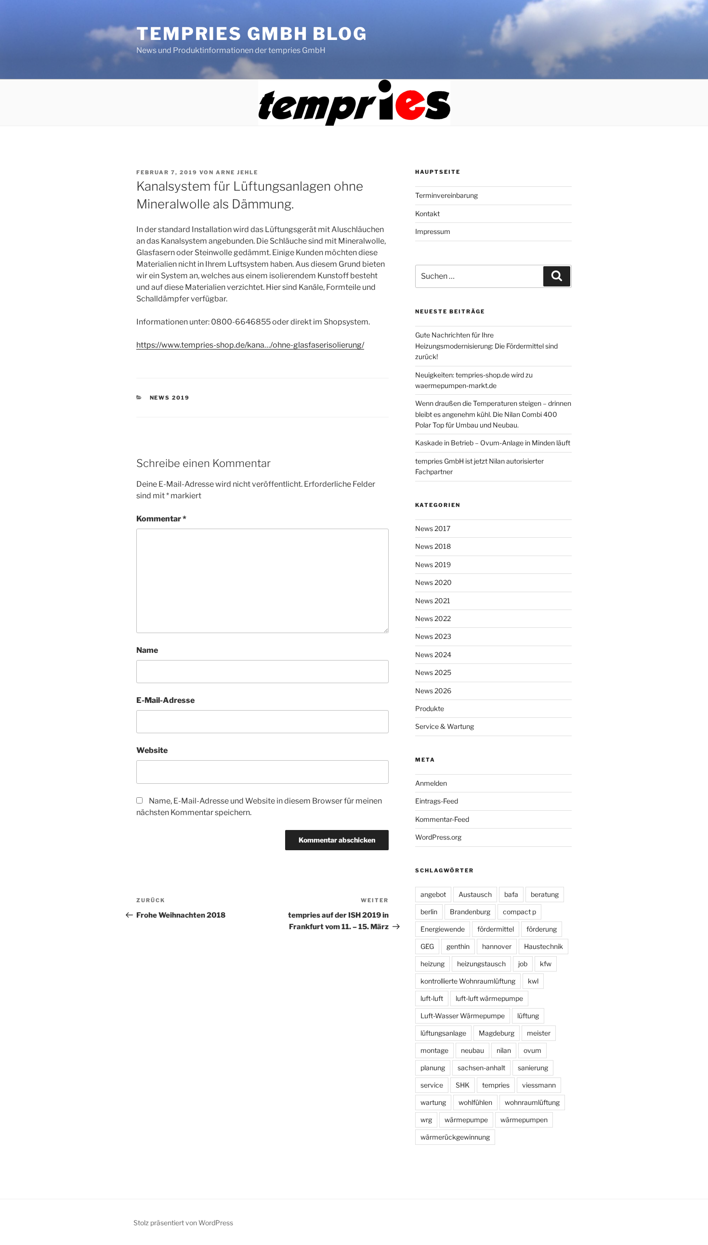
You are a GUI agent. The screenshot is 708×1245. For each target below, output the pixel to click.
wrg (426, 1119)
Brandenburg (470, 912)
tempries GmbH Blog (251, 33)
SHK (463, 1085)
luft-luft (431, 998)
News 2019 (170, 397)
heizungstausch (481, 964)
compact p (519, 912)
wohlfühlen (475, 1102)
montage (434, 1050)
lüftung (528, 1016)
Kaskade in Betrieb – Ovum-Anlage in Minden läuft (492, 443)
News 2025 (433, 672)
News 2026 (433, 691)
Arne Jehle (237, 172)
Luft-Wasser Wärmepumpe (462, 1016)
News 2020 (433, 582)
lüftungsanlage (443, 1033)
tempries (496, 1085)
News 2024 (433, 654)
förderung (541, 929)
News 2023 (433, 636)
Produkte (429, 708)
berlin (428, 912)
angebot (433, 894)
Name (147, 650)
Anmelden (431, 783)
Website (152, 750)
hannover (496, 946)
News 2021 (432, 601)
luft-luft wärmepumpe (489, 998)
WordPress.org (438, 837)
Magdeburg (496, 1033)
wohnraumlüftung (532, 1102)
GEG (427, 946)
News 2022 (433, 618)
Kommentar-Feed (442, 819)
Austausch (475, 894)
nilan (504, 1050)
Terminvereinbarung (446, 195)
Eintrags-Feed (436, 801)
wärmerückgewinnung (455, 1137)
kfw (545, 964)
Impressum (432, 231)
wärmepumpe (466, 1119)
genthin (458, 946)
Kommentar (161, 518)
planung (432, 1067)
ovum (532, 1050)
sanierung (533, 1067)
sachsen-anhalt (481, 1067)
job (522, 964)
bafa (511, 894)
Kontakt (427, 213)
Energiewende (442, 929)
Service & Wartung (444, 726)
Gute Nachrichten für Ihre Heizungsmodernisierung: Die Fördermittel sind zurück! (486, 346)
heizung (432, 964)
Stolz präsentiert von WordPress (183, 1223)
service (431, 1085)
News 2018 (433, 546)
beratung (545, 894)
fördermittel (495, 929)
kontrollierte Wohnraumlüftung (467, 981)
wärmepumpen (524, 1119)
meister (539, 1033)
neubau (472, 1050)
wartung (433, 1102)
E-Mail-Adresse (165, 700)
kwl (533, 981)
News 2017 (432, 528)
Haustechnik (543, 946)
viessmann (539, 1085)
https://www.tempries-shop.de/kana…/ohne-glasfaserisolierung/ (250, 345)
